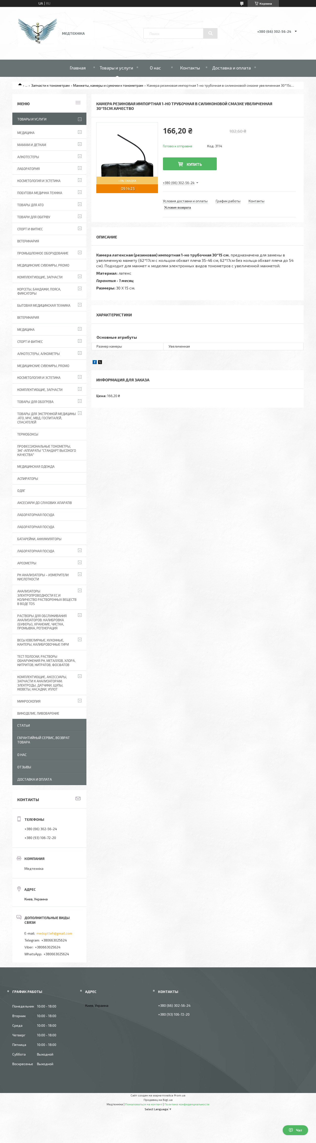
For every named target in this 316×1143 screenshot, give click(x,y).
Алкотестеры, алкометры (38, 354)
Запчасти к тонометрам (50, 85)
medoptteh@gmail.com (54, 933)
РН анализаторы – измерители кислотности (43, 577)
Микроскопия (28, 701)
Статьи (23, 725)
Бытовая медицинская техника (43, 305)
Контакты (190, 67)
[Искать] (210, 33)
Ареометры (26, 563)
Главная (78, 67)
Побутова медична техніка (39, 193)
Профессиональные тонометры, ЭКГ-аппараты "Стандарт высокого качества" (46, 450)
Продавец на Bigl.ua (158, 1099)
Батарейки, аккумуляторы (39, 539)
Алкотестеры (28, 157)
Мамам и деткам (31, 145)
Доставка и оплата (231, 67)
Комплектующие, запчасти (39, 277)
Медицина (26, 133)
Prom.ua (179, 1095)
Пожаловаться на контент (143, 1104)
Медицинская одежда (36, 467)
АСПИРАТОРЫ (27, 479)
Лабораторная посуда (35, 551)
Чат (299, 1130)
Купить (194, 164)
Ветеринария (28, 241)
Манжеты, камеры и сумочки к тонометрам (108, 85)
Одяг (21, 491)
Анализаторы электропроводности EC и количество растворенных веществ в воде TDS (47, 597)
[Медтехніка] (38, 46)
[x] (100, 363)
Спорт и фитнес (30, 229)
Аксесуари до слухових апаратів (44, 503)
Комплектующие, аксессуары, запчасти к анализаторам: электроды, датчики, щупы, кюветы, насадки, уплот (42, 683)
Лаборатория (28, 169)
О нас (155, 67)
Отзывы (24, 767)
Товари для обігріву (33, 217)
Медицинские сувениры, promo (43, 265)
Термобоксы (27, 434)
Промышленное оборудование (42, 253)
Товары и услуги (116, 67)
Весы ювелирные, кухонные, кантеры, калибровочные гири (43, 642)
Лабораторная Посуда (35, 515)
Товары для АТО (30, 205)
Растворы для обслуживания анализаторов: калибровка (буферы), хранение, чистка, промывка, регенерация (42, 622)
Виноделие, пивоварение (38, 713)
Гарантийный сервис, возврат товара (43, 740)
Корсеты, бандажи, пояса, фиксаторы (39, 291)
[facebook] (95, 363)
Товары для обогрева (35, 402)
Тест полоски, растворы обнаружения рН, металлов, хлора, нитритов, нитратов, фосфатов (46, 661)
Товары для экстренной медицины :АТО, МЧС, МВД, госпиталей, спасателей (46, 418)
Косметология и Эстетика (38, 181)
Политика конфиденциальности (186, 1104)
